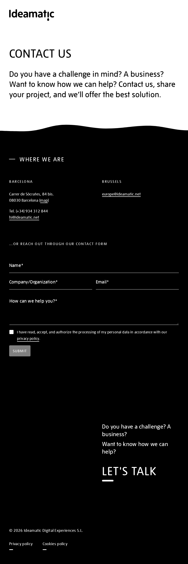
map (44, 200)
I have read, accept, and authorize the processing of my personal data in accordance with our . (92, 335)
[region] (94, 131)
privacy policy (28, 338)
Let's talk (129, 470)
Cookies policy (55, 543)
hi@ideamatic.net (24, 217)
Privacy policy (21, 543)
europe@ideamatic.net (121, 193)
